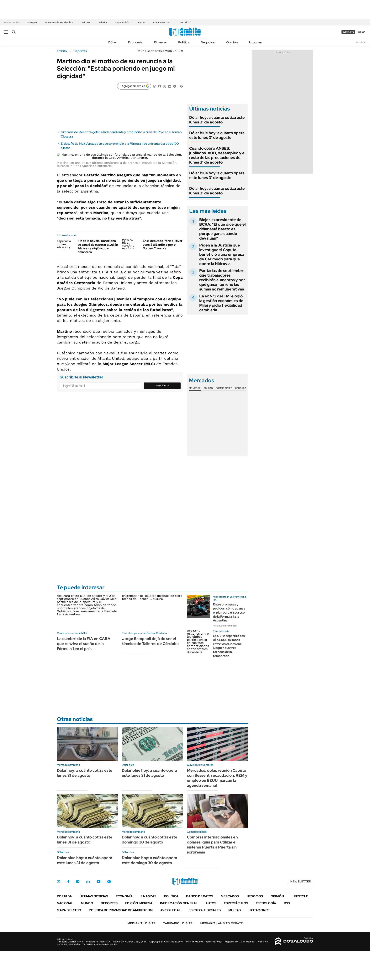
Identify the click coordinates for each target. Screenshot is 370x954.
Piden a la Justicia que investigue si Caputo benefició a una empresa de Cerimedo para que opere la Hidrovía (221, 254)
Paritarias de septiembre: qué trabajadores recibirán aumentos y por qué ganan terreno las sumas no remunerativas (222, 280)
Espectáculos (236, 903)
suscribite (348, 32)
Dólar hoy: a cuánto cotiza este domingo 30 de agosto (149, 840)
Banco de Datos (199, 896)
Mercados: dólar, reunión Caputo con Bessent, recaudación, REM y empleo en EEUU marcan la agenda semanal (217, 778)
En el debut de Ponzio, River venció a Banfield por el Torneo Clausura (162, 244)
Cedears (240, 388)
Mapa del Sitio (69, 910)
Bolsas (208, 388)
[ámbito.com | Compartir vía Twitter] (164, 86)
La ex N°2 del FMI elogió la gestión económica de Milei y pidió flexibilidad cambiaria (221, 303)
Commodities (224, 388)
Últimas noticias (94, 896)
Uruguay (255, 42)
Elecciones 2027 (162, 22)
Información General (179, 903)
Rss (287, 903)
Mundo (87, 903)
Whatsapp (109, 881)
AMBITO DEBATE (221, 923)
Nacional (65, 903)
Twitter (59, 881)
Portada (64, 896)
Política (183, 42)
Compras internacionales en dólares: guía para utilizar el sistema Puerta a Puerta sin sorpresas (212, 845)
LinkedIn (88, 881)
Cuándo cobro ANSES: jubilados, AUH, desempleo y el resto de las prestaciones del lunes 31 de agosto (217, 155)
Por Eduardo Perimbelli (225, 625)
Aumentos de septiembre (59, 22)
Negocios (208, 42)
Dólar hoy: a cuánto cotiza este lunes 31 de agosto (217, 120)
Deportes (80, 51)
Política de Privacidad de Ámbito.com (121, 910)
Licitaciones (258, 910)
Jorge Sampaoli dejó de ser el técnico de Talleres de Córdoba (150, 641)
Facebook (68, 881)
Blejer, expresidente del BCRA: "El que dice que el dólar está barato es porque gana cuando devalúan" (222, 229)
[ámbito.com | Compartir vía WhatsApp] (154, 86)
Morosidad (185, 22)
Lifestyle (300, 896)
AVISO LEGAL (170, 910)
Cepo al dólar (122, 22)
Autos (210, 903)
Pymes (141, 22)
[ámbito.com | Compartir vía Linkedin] (169, 86)
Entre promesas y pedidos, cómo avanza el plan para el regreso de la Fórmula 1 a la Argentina (229, 612)
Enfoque (32, 22)
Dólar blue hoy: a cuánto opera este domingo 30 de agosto (149, 860)
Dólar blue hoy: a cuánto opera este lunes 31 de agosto (217, 135)
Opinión (232, 42)
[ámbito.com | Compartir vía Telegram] (174, 86)
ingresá (361, 32)
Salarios (102, 22)
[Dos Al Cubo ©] (294, 941)
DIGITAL (142, 923)
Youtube (98, 881)
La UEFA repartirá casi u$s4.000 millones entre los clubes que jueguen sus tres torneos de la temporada (229, 646)
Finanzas (160, 42)
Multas (234, 910)
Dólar (112, 42)
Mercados (230, 896)
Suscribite (162, 385)
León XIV (86, 22)
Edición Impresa (138, 903)
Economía (135, 42)
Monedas (195, 388)
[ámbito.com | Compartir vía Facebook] (159, 86)
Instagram (78, 881)
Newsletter (361, 42)
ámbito (62, 51)
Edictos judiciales (204, 910)
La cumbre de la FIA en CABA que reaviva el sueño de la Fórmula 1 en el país (83, 643)
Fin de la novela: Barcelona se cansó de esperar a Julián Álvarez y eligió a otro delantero (98, 246)
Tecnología (266, 903)
